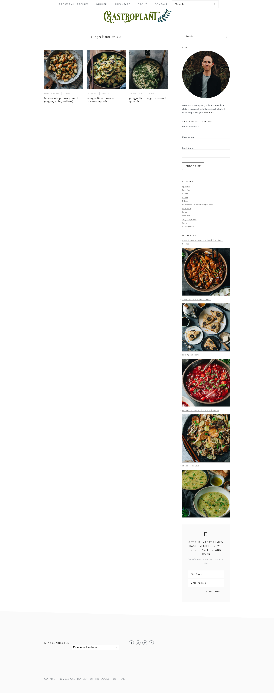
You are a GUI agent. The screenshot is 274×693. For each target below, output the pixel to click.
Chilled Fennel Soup (190, 465)
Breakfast (186, 190)
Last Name (188, 148)
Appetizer (186, 186)
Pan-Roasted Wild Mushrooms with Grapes (200, 410)
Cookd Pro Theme (113, 678)
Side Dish (151, 94)
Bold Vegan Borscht (190, 354)
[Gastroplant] (137, 21)
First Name (188, 137)
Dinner (67, 94)
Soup (184, 223)
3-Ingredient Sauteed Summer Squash (101, 100)
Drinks (185, 201)
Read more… (210, 112)
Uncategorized (188, 226)
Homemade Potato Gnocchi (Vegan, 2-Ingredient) (62, 100)
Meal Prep (106, 94)
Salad (184, 212)
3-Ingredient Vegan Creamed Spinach (147, 100)
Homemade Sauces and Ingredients (197, 204)
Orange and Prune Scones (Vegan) (196, 299)
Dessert (185, 193)
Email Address (190, 126)
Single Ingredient (189, 219)
